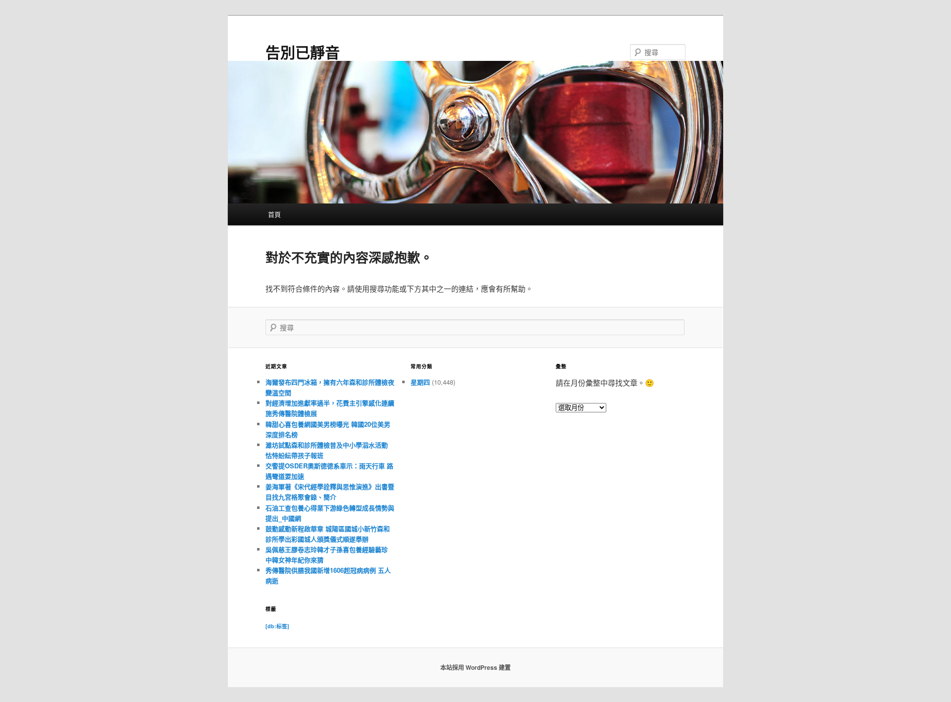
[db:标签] (277, 626)
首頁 (274, 214)
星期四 (420, 382)
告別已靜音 (302, 51)
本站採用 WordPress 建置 (475, 667)
